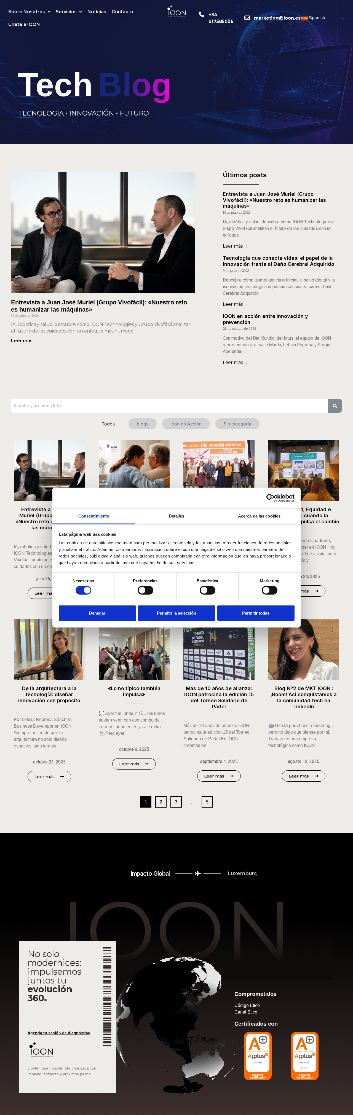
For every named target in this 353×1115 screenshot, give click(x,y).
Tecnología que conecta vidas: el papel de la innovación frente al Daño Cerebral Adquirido (278, 261)
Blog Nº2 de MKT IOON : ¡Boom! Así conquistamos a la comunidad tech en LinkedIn (304, 697)
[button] (29, 12)
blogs (142, 424)
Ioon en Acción (186, 424)
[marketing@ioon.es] (247, 17)
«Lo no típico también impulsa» (134, 691)
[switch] (145, 590)
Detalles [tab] (176, 516)
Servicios (66, 11)
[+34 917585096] (201, 14)
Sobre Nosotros (26, 11)
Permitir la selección (176, 612)
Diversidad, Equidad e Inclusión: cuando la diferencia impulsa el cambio (303, 515)
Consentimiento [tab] (93, 516)
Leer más (22, 340)
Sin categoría (237, 424)
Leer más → (235, 246)
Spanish (316, 17)
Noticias (96, 11)
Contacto (122, 11)
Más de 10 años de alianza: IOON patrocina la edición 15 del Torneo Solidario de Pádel (219, 697)
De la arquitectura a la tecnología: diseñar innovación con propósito (49, 694)
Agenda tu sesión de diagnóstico (59, 1033)
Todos (108, 424)
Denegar (97, 612)
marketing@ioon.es (277, 18)
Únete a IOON (24, 24)
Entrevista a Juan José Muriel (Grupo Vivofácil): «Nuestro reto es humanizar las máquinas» (274, 200)
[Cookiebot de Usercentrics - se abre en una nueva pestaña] (270, 498)
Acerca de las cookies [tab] (259, 516)
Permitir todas (255, 612)
